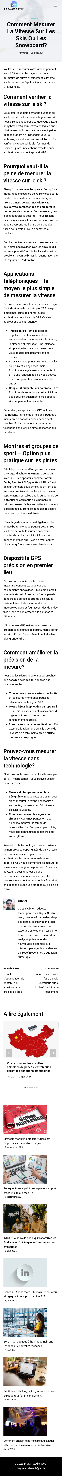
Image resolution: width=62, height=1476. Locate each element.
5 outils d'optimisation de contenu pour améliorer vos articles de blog (13, 980)
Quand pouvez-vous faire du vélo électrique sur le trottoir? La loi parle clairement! (46, 980)
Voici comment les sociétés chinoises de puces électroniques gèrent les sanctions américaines (29, 1067)
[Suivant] (53, 1053)
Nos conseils (31, 19)
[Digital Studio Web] (13, 5)
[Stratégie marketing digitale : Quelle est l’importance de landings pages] (31, 1119)
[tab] (25, 1087)
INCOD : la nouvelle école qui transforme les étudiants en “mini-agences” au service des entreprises (29, 1242)
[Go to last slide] (9, 1053)
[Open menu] (56, 5)
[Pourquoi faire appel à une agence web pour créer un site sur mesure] (31, 1169)
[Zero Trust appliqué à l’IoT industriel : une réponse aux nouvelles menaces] (31, 1322)
